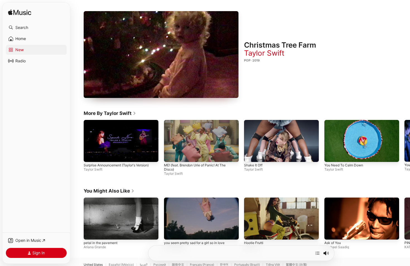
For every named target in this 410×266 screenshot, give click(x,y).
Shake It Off (253, 165)
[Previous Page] (78, 141)
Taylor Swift (264, 53)
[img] (19, 12)
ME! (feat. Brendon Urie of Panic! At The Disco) (195, 167)
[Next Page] (404, 141)
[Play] (161, 54)
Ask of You (332, 242)
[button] (36, 27)
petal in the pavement (100, 242)
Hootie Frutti (253, 242)
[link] (110, 113)
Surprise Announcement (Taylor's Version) (116, 165)
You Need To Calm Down (343, 165)
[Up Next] (317, 253)
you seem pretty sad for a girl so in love (194, 242)
